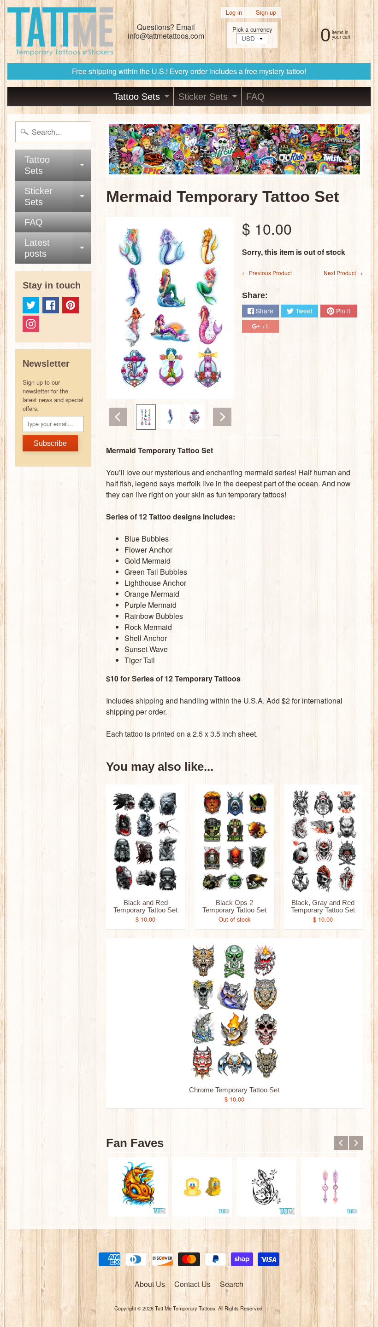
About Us (150, 1284)
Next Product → (343, 273)
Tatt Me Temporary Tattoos (185, 1308)
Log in (234, 13)
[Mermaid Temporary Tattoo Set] (146, 417)
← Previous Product (267, 273)
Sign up (266, 13)
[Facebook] (50, 305)
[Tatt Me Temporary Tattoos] (60, 31)
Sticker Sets (208, 99)
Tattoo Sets (142, 99)
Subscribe (50, 443)
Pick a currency (252, 29)
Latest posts (57, 248)
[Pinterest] (70, 305)
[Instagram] (31, 324)
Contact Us (192, 1284)
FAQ (255, 97)
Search (231, 1284)
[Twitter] (31, 305)
